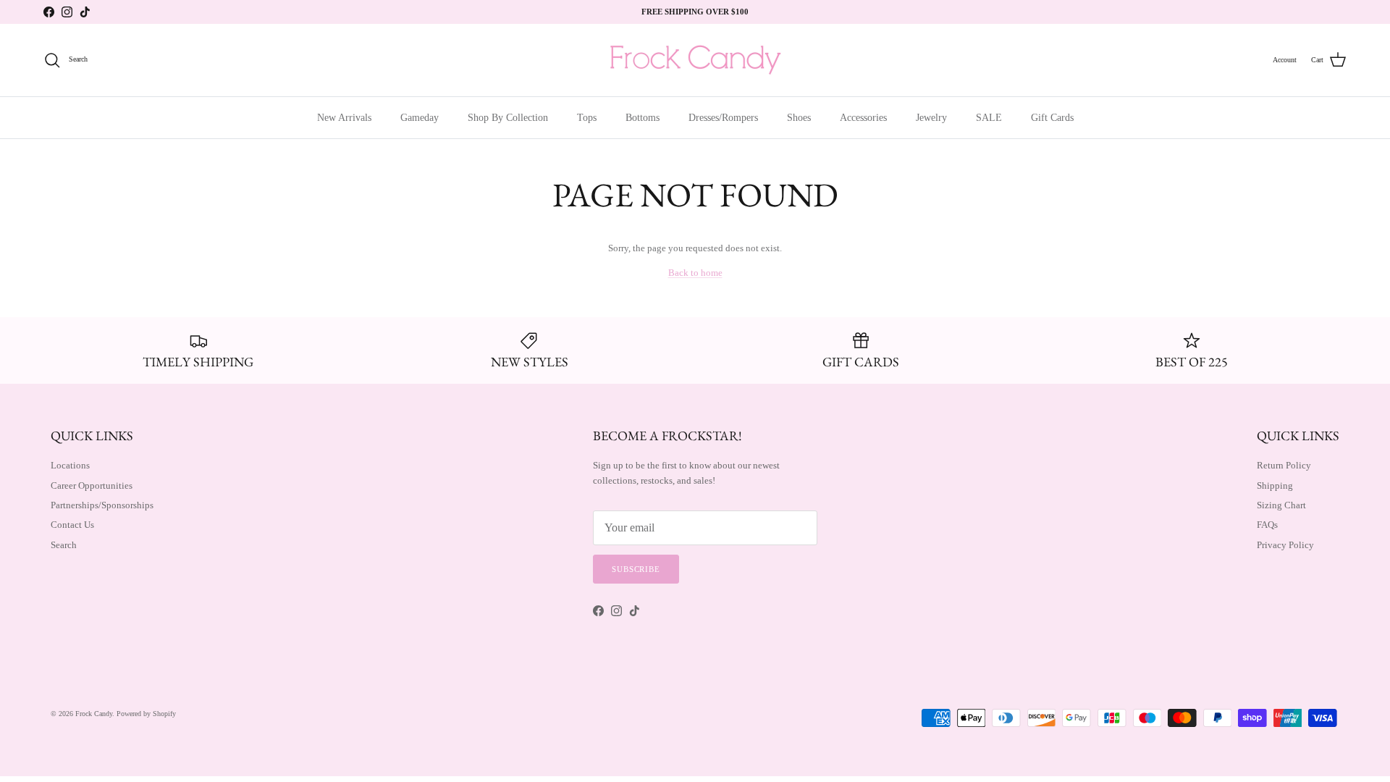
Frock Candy (93, 714)
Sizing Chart (1281, 505)
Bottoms (643, 117)
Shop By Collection (508, 117)
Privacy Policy (1285, 544)
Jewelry (931, 117)
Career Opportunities (91, 485)
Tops (587, 117)
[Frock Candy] (695, 60)
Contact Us (72, 524)
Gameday (419, 117)
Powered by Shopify (146, 714)
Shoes (799, 117)
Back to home (695, 272)
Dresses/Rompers (723, 117)
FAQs (1267, 524)
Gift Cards (1052, 117)
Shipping (1275, 485)
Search (64, 544)
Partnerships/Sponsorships (102, 505)
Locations (70, 465)
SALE (989, 117)
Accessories (863, 117)
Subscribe (636, 569)
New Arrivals (344, 117)
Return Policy (1284, 465)
